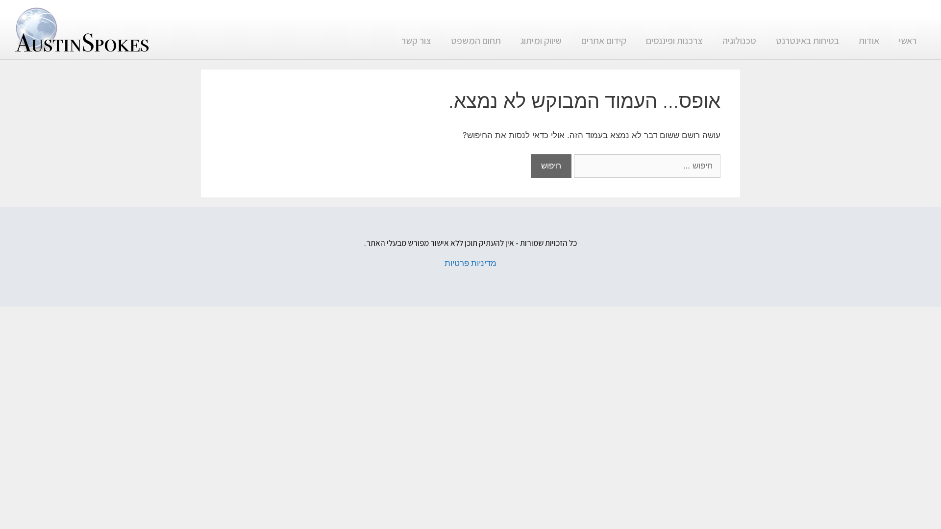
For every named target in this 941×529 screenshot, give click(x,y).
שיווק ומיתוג (541, 40)
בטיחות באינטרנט (807, 40)
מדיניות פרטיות (470, 263)
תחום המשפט (476, 40)
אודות (869, 40)
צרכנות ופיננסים (674, 40)
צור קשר (416, 40)
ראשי (907, 40)
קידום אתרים (603, 40)
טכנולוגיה (739, 40)
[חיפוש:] (645, 165)
